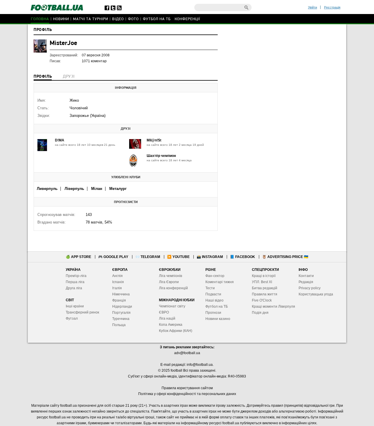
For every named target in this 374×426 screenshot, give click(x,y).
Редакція (306, 282)
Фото (133, 19)
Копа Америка (170, 325)
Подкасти (213, 294)
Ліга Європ (168, 282)
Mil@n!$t (154, 140)
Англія (117, 276)
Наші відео (214, 300)
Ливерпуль (47, 188)
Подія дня (260, 313)
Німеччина (121, 294)
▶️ (178, 257)
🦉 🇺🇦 (285, 257)
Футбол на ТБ (157, 19)
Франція (119, 300)
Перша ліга (75, 282)
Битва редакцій (264, 288)
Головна (40, 19)
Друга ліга (74, 288)
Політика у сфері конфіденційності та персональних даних (187, 394)
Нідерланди (122, 306)
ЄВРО (164, 312)
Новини (61, 19)
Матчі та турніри (90, 19)
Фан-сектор (214, 276)
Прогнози (213, 313)
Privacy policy (310, 288)
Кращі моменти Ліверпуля (273, 306)
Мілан (96, 188)
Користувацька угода (316, 294)
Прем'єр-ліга (76, 276)
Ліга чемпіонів (170, 276)
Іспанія (118, 282)
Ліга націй (167, 318)
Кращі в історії (264, 276)
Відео (118, 19)
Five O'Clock (262, 300)
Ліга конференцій (173, 288)
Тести (210, 288)
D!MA (59, 140)
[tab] (43, 77)
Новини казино (217, 319)
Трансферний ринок (82, 312)
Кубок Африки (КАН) (175, 331)
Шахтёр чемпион (161, 156)
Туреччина (120, 319)
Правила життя (264, 294)
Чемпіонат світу (172, 306)
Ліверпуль (74, 188)
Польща (119, 325)
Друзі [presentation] (69, 77)
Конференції (187, 19)
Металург (118, 188)
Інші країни (75, 306)
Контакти (306, 276)
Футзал (72, 318)
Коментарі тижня (219, 282)
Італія (117, 288)
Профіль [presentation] (43, 77)
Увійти (312, 7)
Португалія (121, 313)
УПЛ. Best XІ (262, 282)
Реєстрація (332, 7)
